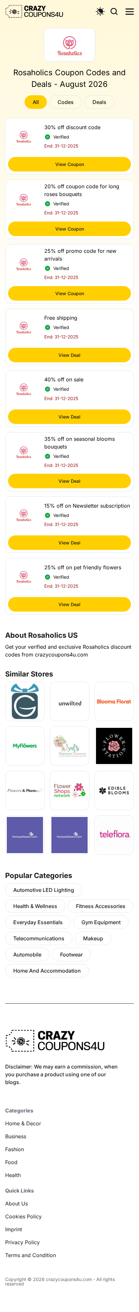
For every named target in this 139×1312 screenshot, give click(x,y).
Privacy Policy (22, 1242)
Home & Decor (23, 1123)
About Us (16, 1203)
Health (13, 1175)
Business (15, 1136)
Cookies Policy (23, 1216)
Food (11, 1162)
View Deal (69, 355)
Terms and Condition (30, 1255)
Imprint (13, 1229)
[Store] (25, 701)
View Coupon (69, 164)
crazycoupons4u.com (69, 1279)
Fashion (14, 1149)
